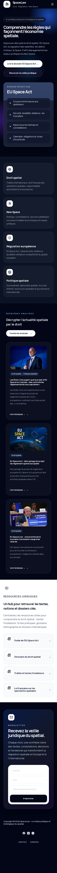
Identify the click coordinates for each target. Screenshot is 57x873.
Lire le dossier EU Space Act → (23, 63)
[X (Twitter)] (28, 833)
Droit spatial (16, 374)
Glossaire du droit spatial (27, 656)
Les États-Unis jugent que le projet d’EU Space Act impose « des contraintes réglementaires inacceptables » (28, 382)
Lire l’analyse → (17, 414)
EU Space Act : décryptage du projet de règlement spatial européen (27, 462)
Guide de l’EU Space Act (26, 640)
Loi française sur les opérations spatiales (25, 689)
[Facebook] (24, 833)
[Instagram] (33, 833)
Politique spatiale (30, 374)
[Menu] (52, 4)
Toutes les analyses (18, 333)
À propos (34, 842)
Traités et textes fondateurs (29, 673)
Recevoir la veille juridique (22, 73)
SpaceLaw (19, 2)
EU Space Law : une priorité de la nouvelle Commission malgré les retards (25, 539)
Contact (22, 842)
